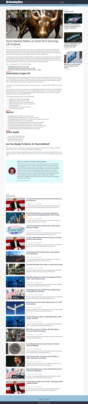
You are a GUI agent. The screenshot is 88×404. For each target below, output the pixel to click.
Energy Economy (41, 2)
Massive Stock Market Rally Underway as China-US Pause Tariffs (36, 5)
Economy (35, 2)
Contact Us (41, 399)
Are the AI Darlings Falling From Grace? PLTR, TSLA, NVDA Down (63, 5)
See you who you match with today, (41, 153)
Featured (48, 2)
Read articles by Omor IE (23, 180)
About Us (47, 399)
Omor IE (19, 47)
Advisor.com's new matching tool (19, 149)
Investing (62, 2)
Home (7, 7)
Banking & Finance (28, 2)
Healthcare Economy (55, 2)
